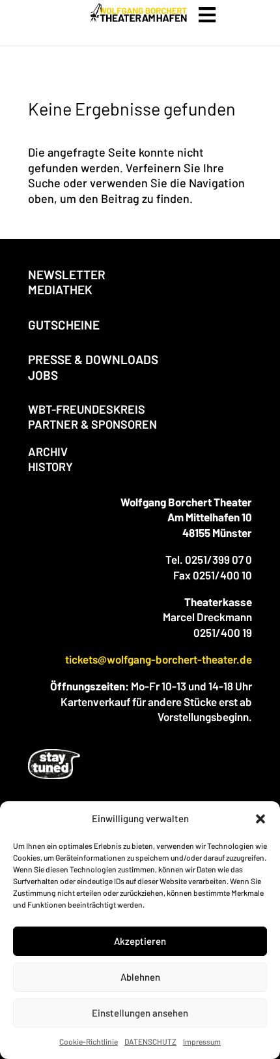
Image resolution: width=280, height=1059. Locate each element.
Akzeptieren (140, 941)
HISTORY (50, 466)
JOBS (43, 374)
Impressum (202, 1041)
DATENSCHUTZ (150, 1041)
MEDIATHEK (60, 289)
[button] (260, 818)
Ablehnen (140, 977)
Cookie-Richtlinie (88, 1041)
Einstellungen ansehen (140, 1013)
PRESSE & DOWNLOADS (93, 359)
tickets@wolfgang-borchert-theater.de (158, 659)
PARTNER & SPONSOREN (92, 424)
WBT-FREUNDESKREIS (86, 409)
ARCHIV (48, 451)
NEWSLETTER (66, 274)
